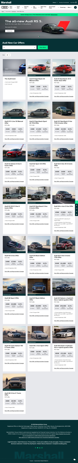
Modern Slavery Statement (44, 443)
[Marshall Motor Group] (6, 2)
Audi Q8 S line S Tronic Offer (13, 394)
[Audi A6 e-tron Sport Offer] (39, 334)
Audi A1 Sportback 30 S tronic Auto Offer (62, 79)
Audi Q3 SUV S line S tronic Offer (12, 207)
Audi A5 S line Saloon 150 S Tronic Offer (14, 346)
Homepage (14, 11)
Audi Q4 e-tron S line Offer (63, 206)
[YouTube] (37, 448)
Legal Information (12, 442)
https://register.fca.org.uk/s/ (63, 434)
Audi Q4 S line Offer (12, 256)
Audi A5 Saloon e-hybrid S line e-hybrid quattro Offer (63, 299)
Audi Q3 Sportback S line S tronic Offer (38, 207)
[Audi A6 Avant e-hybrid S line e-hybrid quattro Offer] (63, 334)
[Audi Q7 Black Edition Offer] (39, 287)
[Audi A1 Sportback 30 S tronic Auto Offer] (63, 67)
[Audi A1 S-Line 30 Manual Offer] (14, 110)
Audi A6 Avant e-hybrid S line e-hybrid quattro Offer (63, 346)
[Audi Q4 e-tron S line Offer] (63, 195)
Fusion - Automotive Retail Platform (39, 460)
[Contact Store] (75, 7)
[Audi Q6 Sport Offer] (14, 287)
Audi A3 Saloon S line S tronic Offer (13, 164)
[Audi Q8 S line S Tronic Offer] (14, 382)
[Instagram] (42, 448)
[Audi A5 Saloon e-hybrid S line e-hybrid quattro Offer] (63, 287)
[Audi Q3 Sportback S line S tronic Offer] (39, 195)
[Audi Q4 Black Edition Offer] (39, 244)
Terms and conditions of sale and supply (47, 442)
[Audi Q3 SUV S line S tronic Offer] (14, 195)
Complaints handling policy (60, 443)
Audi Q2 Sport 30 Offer (37, 164)
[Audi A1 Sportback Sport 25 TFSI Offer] (39, 110)
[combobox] (8, 55)
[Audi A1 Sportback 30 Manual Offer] (39, 67)
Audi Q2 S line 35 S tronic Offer (63, 164)
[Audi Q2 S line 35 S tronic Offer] (63, 152)
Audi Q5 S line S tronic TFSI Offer (62, 256)
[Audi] (4, 7)
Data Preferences (22, 442)
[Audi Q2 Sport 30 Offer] (39, 152)
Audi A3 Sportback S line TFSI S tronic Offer (63, 122)
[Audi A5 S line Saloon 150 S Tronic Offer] (14, 334)
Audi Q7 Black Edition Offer (37, 299)
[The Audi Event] (14, 67)
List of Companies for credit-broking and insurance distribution (39, 435)
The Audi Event (10, 79)
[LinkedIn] (40, 448)
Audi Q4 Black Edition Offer (37, 256)
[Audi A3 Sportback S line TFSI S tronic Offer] (63, 110)
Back (3, 11)
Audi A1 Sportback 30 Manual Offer (37, 79)
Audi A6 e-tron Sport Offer (38, 346)
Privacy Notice (32, 442)
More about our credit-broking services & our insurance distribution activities (39, 437)
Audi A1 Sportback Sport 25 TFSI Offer (38, 122)
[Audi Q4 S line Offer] (14, 244)
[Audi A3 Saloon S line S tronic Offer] (14, 152)
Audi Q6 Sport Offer (12, 298)
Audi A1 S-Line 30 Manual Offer (14, 122)
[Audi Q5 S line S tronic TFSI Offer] (63, 244)
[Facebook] (35, 448)
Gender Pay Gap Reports (29, 443)
